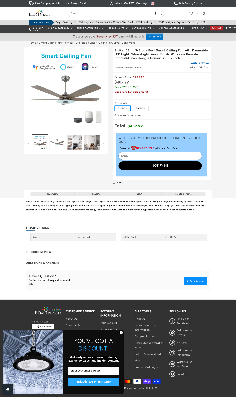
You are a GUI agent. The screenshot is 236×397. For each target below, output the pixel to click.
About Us (71, 318)
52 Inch (122, 108)
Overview (52, 193)
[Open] (7, 389)
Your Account (108, 322)
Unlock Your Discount (94, 382)
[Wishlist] (191, 13)
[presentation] (66, 88)
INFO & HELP (198, 28)
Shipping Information (148, 336)
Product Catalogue (147, 367)
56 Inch (140, 108)
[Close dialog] (121, 332)
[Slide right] (103, 143)
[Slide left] (28, 143)
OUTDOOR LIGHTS (141, 28)
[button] (155, 13)
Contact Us (73, 325)
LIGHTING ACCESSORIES (171, 28)
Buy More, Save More (127, 115)
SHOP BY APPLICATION (88, 28)
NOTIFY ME (160, 165)
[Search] (160, 13)
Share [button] (120, 182)
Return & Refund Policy (149, 354)
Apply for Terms (127, 68)
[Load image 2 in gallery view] (57, 142)
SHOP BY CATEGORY (58, 28)
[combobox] (116, 13)
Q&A (140, 193)
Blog (137, 360)
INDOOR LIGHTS (116, 28)
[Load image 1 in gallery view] (40, 142)
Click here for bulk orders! (131, 91)
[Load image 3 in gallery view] (74, 142)
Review (96, 193)
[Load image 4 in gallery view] (92, 142)
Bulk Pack (216, 28)
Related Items (183, 193)
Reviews (140, 318)
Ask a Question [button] (197, 281)
